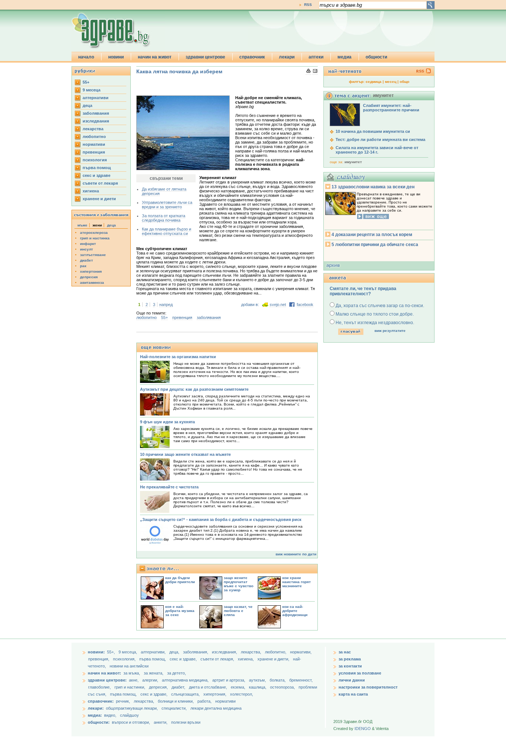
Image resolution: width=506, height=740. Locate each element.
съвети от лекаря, (217, 659)
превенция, (99, 659)
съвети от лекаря (100, 183)
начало (86, 57)
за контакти (350, 666)
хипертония (91, 271)
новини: (96, 652)
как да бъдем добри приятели (180, 580)
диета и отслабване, (208, 687)
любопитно (94, 136)
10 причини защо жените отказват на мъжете (185, 454)
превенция (94, 152)
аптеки (316, 57)
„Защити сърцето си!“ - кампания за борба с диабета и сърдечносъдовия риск (221, 519)
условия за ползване (360, 673)
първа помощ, (153, 659)
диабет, (179, 687)
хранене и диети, (273, 659)
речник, (123, 701)
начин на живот (155, 57)
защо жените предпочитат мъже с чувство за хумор (238, 584)
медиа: (95, 715)
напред (166, 304)
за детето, (176, 673)
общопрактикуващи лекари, (132, 708)
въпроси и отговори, (131, 722)
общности (376, 57)
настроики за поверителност (368, 687)
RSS (308, 5)
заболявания (96, 113)
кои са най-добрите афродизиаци (294, 611)
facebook (305, 304)
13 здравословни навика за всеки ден (373, 186)
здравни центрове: (107, 680)
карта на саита (353, 694)
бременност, (301, 680)
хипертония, (215, 694)
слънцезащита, (186, 694)
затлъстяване (93, 255)
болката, (278, 680)
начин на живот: (104, 673)
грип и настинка (95, 238)
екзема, (238, 687)
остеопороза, (283, 687)
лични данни (352, 680)
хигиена (91, 191)
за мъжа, (131, 673)
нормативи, (301, 652)
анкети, (160, 722)
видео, (110, 715)
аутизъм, (258, 680)
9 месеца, (128, 652)
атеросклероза (94, 233)
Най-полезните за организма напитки (178, 356)
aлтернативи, (154, 652)
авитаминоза (92, 282)
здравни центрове (205, 57)
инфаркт (88, 244)
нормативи (94, 144)
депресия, (159, 687)
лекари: (96, 708)
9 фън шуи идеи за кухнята (167, 422)
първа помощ (97, 167)
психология (95, 160)
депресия (89, 277)
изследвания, (225, 652)
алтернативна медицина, (186, 680)
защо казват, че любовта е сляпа (238, 611)
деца (87, 105)
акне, (134, 680)
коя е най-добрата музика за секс (179, 611)
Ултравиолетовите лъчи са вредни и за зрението (167, 204)
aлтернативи (96, 97)
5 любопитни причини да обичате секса (375, 244)
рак (83, 266)
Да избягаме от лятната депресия (164, 191)
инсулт (86, 249)
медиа (344, 57)
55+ (86, 82)
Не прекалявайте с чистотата (169, 487)
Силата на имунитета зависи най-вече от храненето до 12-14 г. (377, 149)
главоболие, (100, 687)
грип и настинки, (130, 687)
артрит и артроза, (229, 680)
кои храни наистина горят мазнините (296, 582)
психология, (125, 659)
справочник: (101, 701)
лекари (286, 57)
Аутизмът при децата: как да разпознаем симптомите (194, 389)
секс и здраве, (184, 659)
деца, (174, 652)
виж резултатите (390, 331)
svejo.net (278, 304)
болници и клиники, (176, 701)
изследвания (96, 121)
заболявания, (196, 652)
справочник (252, 57)
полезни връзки (185, 722)
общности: (99, 722)
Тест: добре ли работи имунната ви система (380, 139)
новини (116, 57)
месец (390, 82)
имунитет (353, 162)
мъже (82, 225)
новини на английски (129, 666)
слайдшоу (129, 715)
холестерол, (241, 694)
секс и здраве (96, 175)
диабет (86, 260)
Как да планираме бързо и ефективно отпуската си (166, 231)
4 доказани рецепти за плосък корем (372, 234)
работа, (204, 701)
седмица (374, 82)
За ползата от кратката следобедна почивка (163, 217)
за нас (345, 652)
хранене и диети (99, 198)
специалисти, (174, 708)
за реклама (350, 659)
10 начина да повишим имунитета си (373, 131)
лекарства (93, 129)
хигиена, (246, 659)
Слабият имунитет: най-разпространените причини (391, 107)
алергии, (150, 680)
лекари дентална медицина (216, 708)
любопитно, (276, 652)
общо (404, 82)
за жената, (153, 673)
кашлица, (258, 687)
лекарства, (251, 652)
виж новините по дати (296, 554)
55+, (111, 652)
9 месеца (91, 90)
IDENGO (362, 728)
